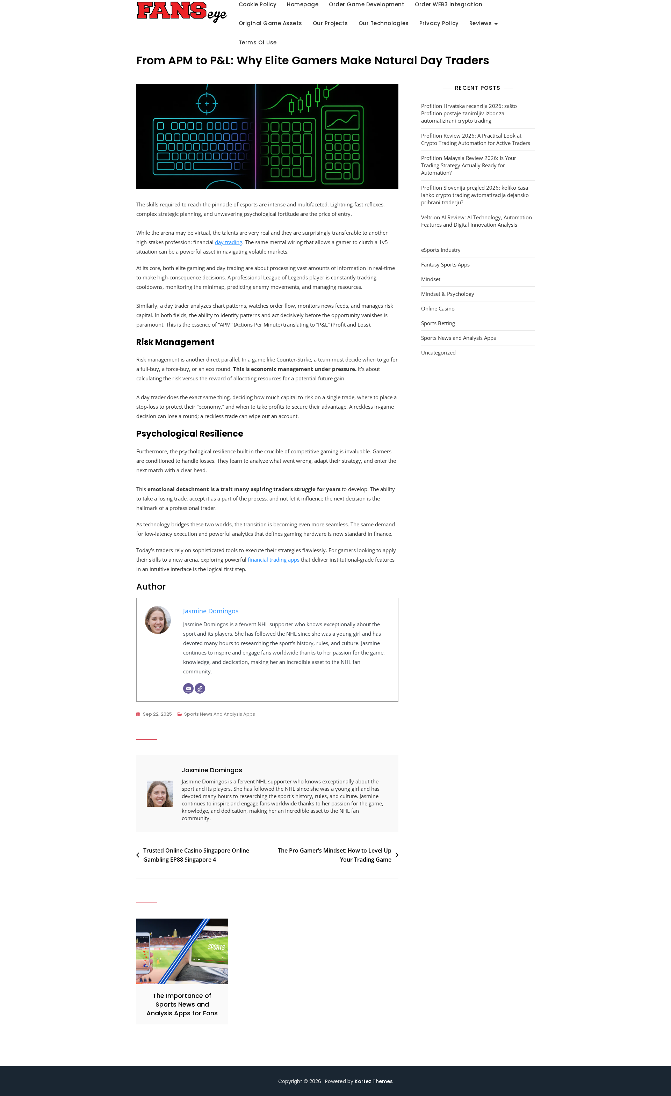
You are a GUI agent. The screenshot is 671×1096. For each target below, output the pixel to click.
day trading (228, 242)
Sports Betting (438, 323)
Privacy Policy (439, 23)
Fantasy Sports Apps (445, 264)
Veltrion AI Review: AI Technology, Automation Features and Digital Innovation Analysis (476, 221)
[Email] (188, 688)
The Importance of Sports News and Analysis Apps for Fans (182, 1004)
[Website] (200, 688)
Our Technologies (384, 23)
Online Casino (438, 308)
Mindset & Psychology (447, 293)
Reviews (480, 23)
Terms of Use (258, 42)
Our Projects (330, 23)
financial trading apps (274, 559)
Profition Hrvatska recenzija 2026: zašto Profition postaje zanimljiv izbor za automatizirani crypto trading (469, 113)
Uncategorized (438, 352)
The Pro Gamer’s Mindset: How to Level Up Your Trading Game (334, 855)
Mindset (430, 279)
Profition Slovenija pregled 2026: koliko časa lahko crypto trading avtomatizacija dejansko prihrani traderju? (475, 195)
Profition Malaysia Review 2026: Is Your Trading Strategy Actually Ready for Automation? (468, 165)
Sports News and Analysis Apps (219, 714)
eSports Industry (441, 249)
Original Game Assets (270, 23)
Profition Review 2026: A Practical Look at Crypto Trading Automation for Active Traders (475, 139)
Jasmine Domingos (211, 611)
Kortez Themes (374, 1081)
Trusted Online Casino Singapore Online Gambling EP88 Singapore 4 (196, 855)
